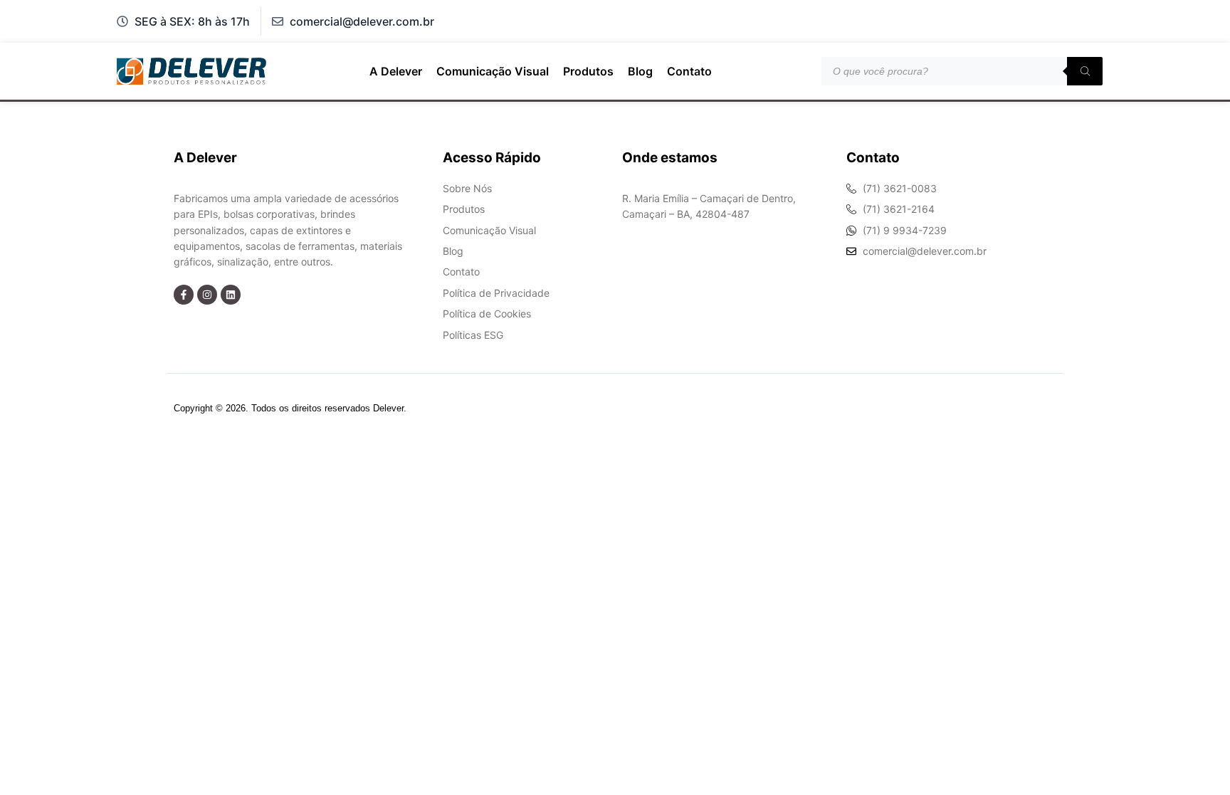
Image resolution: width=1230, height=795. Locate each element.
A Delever (395, 71)
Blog (640, 71)
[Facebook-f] (184, 295)
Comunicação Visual (492, 71)
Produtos (588, 71)
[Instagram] (207, 295)
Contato (689, 71)
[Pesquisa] (1085, 71)
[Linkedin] (231, 295)
